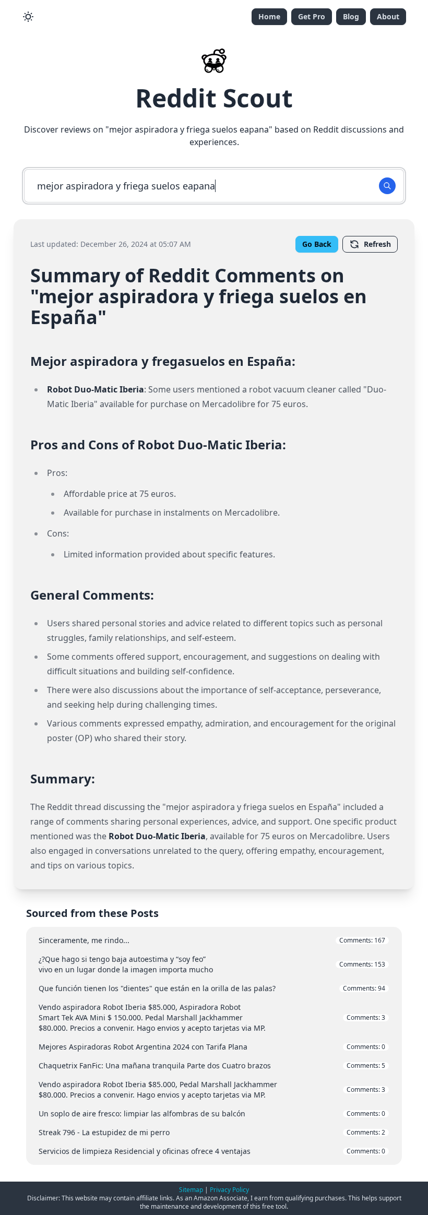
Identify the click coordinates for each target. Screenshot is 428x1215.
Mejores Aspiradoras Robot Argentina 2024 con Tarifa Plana (212, 1047)
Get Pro (311, 16)
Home (269, 16)
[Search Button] (387, 185)
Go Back (316, 244)
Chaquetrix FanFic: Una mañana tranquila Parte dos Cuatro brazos (212, 1065)
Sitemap (191, 1189)
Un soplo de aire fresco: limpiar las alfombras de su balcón (212, 1113)
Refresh (377, 244)
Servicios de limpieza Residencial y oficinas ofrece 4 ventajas (212, 1151)
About (388, 16)
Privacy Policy (229, 1189)
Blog (351, 16)
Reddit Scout (214, 98)
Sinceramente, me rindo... (212, 940)
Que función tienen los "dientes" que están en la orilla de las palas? (212, 988)
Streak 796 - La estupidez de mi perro (212, 1132)
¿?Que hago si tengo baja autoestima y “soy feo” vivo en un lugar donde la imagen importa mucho (212, 964)
